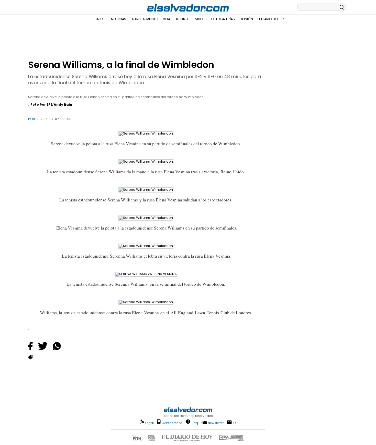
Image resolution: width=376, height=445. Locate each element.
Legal (149, 423)
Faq (195, 423)
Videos (201, 19)
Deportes (183, 19)
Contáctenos (172, 423)
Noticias (118, 19)
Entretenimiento (144, 19)
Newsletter (216, 423)
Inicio (101, 19)
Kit (234, 423)
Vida (166, 19)
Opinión (246, 19)
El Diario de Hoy (271, 19)
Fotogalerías (223, 19)
